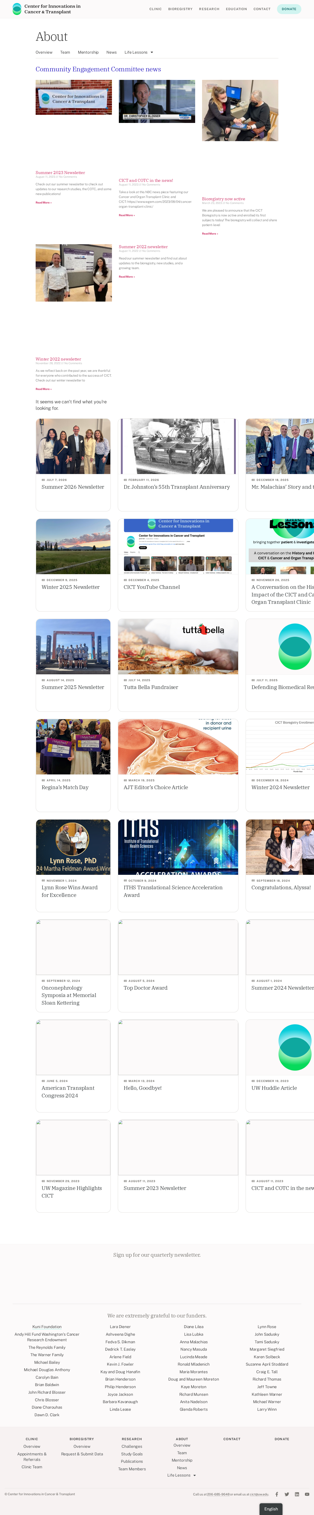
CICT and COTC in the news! (146, 180)
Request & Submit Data (82, 1454)
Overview (44, 52)
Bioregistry (180, 9)
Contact (262, 9)
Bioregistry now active (223, 198)
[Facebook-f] (276, 1494)
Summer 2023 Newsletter (60, 172)
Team (65, 52)
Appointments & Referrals (32, 1457)
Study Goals (132, 1454)
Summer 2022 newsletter (143, 246)
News (111, 52)
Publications (132, 1461)
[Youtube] (307, 1494)
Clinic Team (32, 1467)
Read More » (43, 202)
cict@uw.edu (259, 1494)
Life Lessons (136, 52)
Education (236, 9)
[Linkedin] (297, 1494)
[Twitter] (287, 1494)
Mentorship (88, 52)
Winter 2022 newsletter (58, 359)
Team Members (132, 1469)
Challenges (132, 1446)
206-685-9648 (218, 1494)
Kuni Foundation (47, 1326)
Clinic (155, 9)
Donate (289, 9)
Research (209, 9)
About (51, 36)
